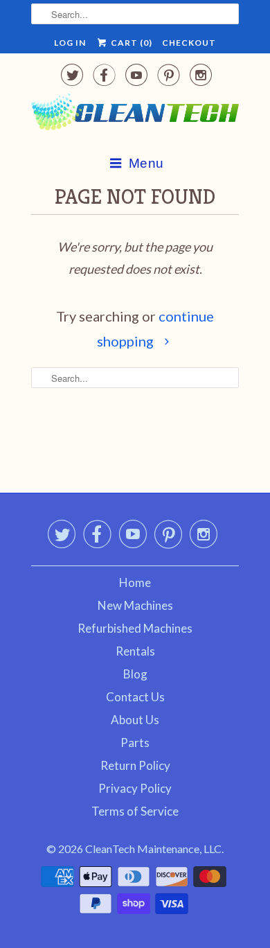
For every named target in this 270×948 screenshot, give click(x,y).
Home (135, 582)
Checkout (189, 42)
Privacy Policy (135, 788)
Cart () (130, 42)
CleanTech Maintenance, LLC (153, 848)
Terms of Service (135, 811)
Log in (70, 42)
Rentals (135, 651)
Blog (135, 674)
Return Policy (135, 765)
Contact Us (135, 697)
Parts (135, 742)
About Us (135, 719)
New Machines (135, 605)
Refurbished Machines (135, 628)
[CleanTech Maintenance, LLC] (135, 115)
